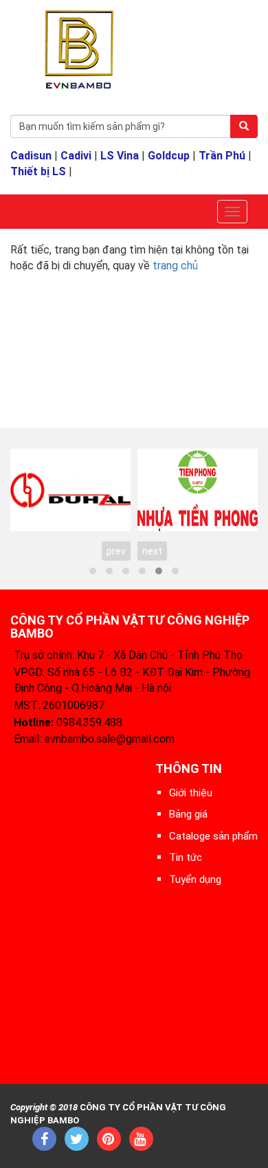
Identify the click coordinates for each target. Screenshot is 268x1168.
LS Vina (119, 155)
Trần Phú (222, 155)
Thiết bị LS (38, 171)
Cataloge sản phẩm (213, 836)
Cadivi (75, 155)
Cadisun (31, 155)
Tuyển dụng (195, 879)
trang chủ (175, 265)
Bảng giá (188, 814)
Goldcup (169, 155)
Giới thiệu (190, 793)
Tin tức (185, 857)
